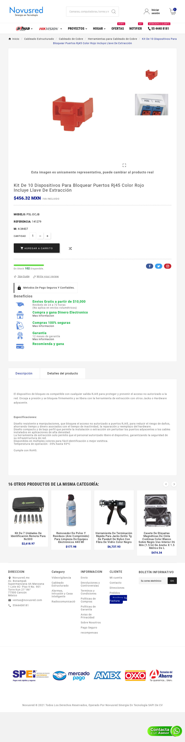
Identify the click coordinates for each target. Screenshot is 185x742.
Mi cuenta (116, 577)
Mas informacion (43, 315)
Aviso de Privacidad (87, 616)
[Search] (114, 12)
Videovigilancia (61, 577)
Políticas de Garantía (88, 608)
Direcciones (117, 587)
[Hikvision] (50, 28)
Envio (84, 577)
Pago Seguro (89, 627)
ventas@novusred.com (27, 600)
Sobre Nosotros (91, 622)
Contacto (116, 582)
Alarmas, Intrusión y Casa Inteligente (62, 593)
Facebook (149, 266)
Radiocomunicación (64, 601)
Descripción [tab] (24, 373)
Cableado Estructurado (60, 584)
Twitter (158, 266)
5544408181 (21, 605)
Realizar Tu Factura (118, 599)
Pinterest (167, 266)
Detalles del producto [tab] (62, 373)
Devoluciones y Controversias (90, 584)
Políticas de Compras (88, 600)
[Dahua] (24, 28)
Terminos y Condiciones (88, 592)
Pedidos (115, 592)
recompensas (89, 632)
